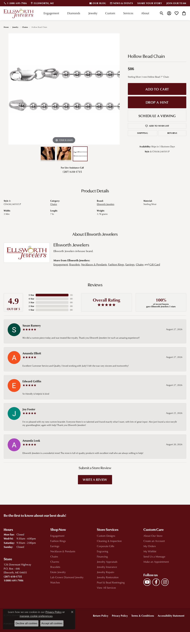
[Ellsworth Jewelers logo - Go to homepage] (18, 13)
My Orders (149, 546)
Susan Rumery (31, 325)
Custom (110, 13)
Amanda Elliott (31, 353)
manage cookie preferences (36, 616)
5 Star (31, 295)
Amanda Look (31, 441)
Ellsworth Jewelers (105, 204)
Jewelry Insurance (107, 567)
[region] (64, 89)
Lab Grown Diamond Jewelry (66, 577)
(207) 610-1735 (72, 172)
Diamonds (73, 13)
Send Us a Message (154, 556)
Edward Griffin (31, 381)
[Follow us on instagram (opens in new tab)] (165, 582)
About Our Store (152, 536)
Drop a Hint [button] (157, 102)
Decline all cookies (26, 623)
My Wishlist (149, 551)
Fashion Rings (116, 264)
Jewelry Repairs (105, 572)
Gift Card (154, 264)
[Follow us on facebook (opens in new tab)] (156, 582)
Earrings (130, 264)
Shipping (142, 133)
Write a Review (95, 479)
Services (128, 13)
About (145, 13)
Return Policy (100, 615)
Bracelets (74, 264)
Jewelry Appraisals (107, 562)
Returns (172, 133)
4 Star (31, 298)
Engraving (102, 551)
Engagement (51, 13)
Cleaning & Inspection (109, 541)
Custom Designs (106, 536)
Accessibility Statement (171, 615)
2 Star (31, 306)
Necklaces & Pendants (94, 264)
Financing (102, 556)
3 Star (31, 302)
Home (6, 27)
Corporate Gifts (105, 546)
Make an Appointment (156, 562)
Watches (55, 582)
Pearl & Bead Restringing (111, 582)
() (71, 295)
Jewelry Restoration (108, 577)
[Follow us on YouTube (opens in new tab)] (147, 582)
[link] (15, 3)
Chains (25, 27)
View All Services (106, 588)
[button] (161, 13)
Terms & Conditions (142, 615)
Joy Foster (28, 409)
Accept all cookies (51, 623)
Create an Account (154, 541)
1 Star (31, 309)
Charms (54, 562)
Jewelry (92, 13)
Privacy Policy (120, 615)
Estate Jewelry (58, 572)
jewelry (15, 27)
